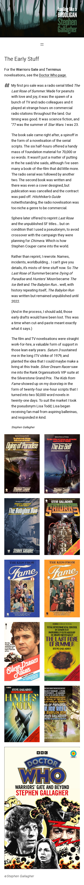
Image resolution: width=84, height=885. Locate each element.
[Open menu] (42, 44)
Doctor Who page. (53, 75)
